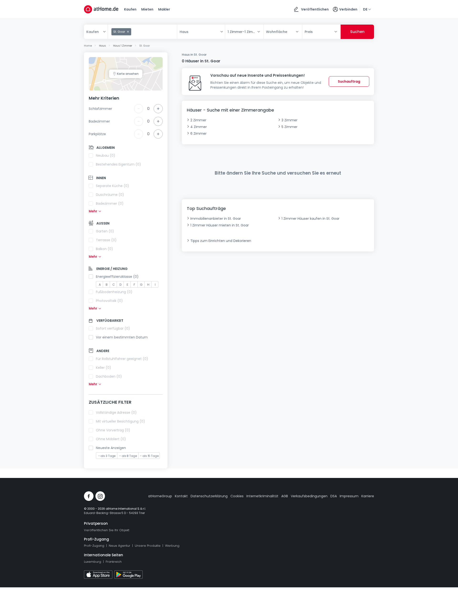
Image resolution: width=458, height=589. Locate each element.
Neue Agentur (119, 545)
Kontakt (181, 496)
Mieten (147, 9)
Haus (184, 31)
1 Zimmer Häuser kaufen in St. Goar (310, 218)
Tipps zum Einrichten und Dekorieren (220, 240)
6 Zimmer (198, 133)
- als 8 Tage (128, 456)
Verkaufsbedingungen (309, 496)
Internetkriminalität (262, 496)
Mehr (93, 211)
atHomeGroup (160, 496)
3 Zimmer (289, 120)
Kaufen (130, 9)
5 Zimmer (289, 126)
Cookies (237, 496)
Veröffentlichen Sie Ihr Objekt (106, 530)
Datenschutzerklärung (209, 496)
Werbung (172, 545)
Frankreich (114, 561)
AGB (284, 496)
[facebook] (89, 496)
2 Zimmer (198, 120)
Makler (164, 9)
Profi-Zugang (94, 545)
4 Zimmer (198, 126)
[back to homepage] (101, 9)
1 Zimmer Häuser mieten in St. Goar (219, 225)
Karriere (367, 496)
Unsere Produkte (148, 545)
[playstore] (128, 574)
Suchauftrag (349, 81)
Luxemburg (92, 561)
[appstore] (98, 574)
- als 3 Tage (107, 456)
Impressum (349, 496)
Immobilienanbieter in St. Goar (215, 218)
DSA (333, 496)
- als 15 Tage (149, 456)
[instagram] (100, 496)
